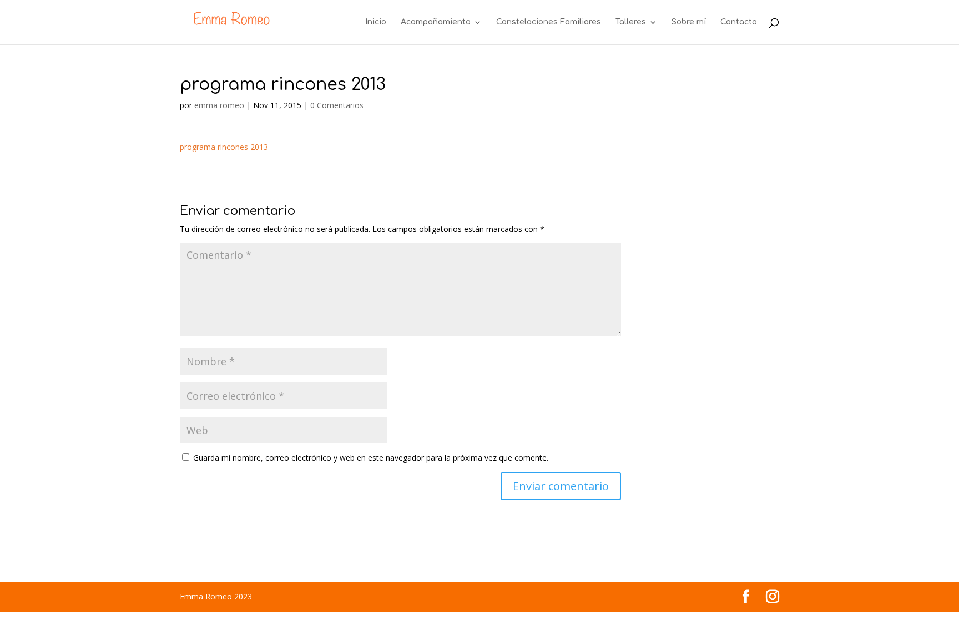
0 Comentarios (337, 105)
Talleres (630, 22)
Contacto (738, 22)
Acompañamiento (436, 22)
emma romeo (219, 105)
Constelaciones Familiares (548, 22)
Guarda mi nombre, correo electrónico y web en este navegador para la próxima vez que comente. (370, 457)
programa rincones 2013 (224, 147)
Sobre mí (689, 22)
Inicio (375, 22)
